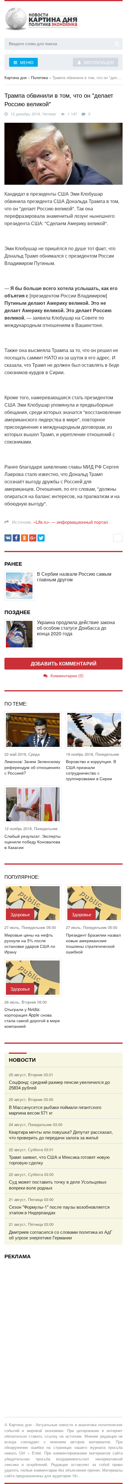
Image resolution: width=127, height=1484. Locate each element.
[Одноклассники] (24, 537)
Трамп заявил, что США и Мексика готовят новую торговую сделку (59, 1159)
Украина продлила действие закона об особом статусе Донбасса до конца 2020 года (76, 628)
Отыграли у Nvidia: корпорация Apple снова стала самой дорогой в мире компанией (32, 1018)
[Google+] (32, 537)
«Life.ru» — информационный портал (70, 522)
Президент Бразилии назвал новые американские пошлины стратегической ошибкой (93, 943)
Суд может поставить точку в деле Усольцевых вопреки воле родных (58, 1184)
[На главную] (41, 20)
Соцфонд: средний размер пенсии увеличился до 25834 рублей (59, 1084)
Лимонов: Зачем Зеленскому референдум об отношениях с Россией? (32, 767)
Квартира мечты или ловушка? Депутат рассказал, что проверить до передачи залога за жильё (61, 1134)
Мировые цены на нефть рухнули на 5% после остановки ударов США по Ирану (29, 943)
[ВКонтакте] (8, 537)
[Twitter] (41, 537)
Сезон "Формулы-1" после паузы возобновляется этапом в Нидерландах (59, 1209)
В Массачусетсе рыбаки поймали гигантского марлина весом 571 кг (55, 1109)
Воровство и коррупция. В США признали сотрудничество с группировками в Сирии (91, 770)
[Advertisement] (63, 1327)
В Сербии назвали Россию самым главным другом (74, 576)
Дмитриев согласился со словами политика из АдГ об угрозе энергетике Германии (60, 1234)
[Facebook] (16, 537)
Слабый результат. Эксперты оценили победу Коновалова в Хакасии (32, 841)
